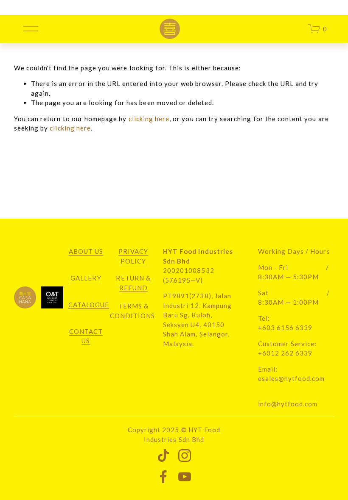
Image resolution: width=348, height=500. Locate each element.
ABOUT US (86, 251)
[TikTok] (163, 455)
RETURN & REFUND (133, 283)
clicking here (149, 118)
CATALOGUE (88, 304)
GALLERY (85, 278)
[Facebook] (163, 476)
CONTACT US (86, 336)
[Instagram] (184, 455)
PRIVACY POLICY (133, 256)
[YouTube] (184, 476)
